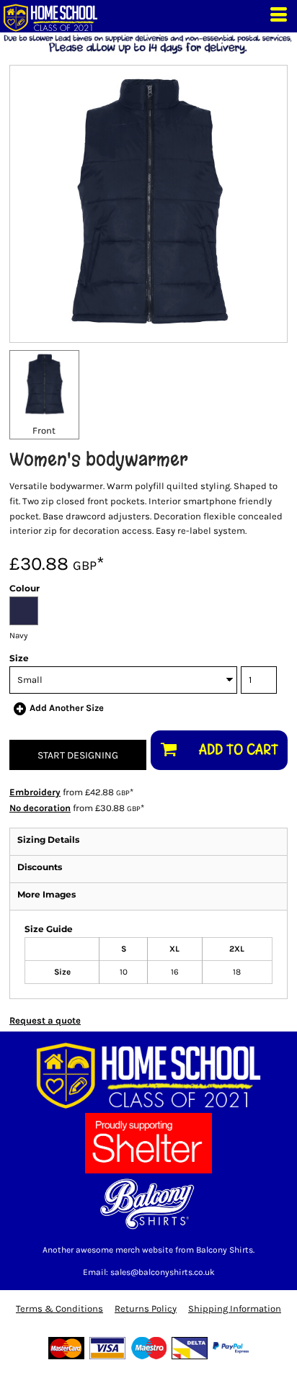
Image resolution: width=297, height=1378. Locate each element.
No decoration (40, 807)
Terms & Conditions (59, 1308)
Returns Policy (146, 1308)
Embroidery (35, 792)
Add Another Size (67, 707)
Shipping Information (234, 1308)
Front (44, 430)
